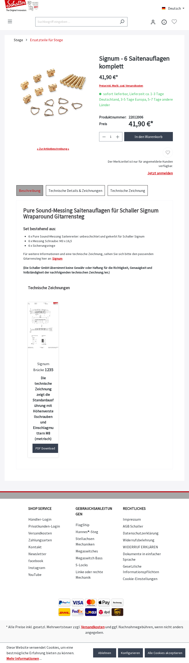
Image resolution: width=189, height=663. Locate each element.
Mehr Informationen (22, 658)
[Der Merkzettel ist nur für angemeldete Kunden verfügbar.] (174, 21)
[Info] (164, 21)
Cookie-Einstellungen (140, 578)
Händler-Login (39, 519)
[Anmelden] (153, 21)
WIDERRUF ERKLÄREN (140, 547)
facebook (35, 560)
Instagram (36, 567)
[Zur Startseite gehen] (47, 6)
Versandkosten (40, 533)
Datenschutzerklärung (141, 533)
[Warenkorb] (181, 22)
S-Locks (82, 565)
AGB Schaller (133, 526)
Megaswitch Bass (89, 558)
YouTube (34, 574)
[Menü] (10, 21)
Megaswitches (87, 551)
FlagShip (82, 524)
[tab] (29, 190)
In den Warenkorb (148, 136)
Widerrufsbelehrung (138, 540)
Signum (57, 258)
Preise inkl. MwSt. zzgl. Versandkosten (121, 85)
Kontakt (35, 547)
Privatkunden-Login (44, 526)
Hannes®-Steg (87, 531)
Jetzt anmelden (160, 173)
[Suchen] (122, 21)
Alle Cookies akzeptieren (165, 653)
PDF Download (45, 448)
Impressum (132, 519)
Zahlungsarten (40, 540)
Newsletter (37, 554)
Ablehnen (104, 653)
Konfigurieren (130, 653)
